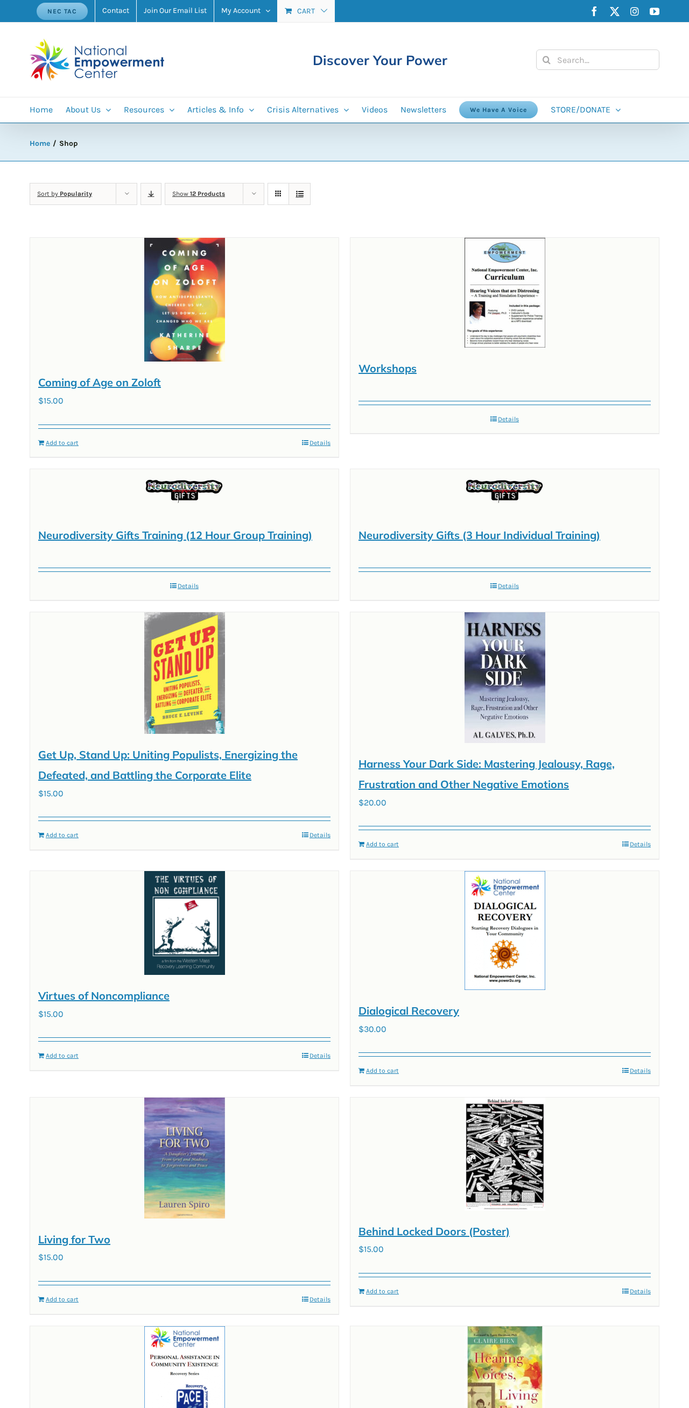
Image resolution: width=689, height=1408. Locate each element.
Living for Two (74, 1239)
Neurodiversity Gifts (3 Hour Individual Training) (479, 535)
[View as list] (299, 193)
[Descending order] (150, 194)
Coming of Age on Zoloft (99, 382)
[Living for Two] (184, 1158)
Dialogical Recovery (408, 1010)
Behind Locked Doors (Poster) (434, 1231)
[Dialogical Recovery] (504, 930)
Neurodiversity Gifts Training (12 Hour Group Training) (175, 535)
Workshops (387, 368)
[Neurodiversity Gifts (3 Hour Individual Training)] (504, 491)
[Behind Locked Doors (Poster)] (504, 1154)
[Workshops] (504, 293)
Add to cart (62, 443)
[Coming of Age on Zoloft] (184, 300)
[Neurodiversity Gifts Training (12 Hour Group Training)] (184, 491)
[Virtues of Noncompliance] (184, 923)
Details (320, 443)
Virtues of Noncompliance (104, 995)
